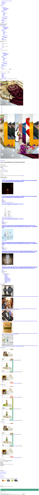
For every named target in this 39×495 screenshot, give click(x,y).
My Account (3, 4)
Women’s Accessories (6, 8)
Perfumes (3, 17)
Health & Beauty (4, 202)
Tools (6, 282)
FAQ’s (1, 474)
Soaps (4, 13)
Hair (3, 60)
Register (3, 47)
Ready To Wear (5, 9)
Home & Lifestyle (4, 20)
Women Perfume (5, 18)
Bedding (6, 275)
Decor (6, 276)
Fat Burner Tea (5, 58)
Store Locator (3, 2)
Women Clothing (4, 7)
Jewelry (3, 19)
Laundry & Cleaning (8, 279)
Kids (2, 56)
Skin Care (3, 11)
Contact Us (3, 22)
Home (1, 78)
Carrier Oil (6, 16)
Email (1, 461)
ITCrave (17, 478)
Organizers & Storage (8, 280)
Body (4, 14)
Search (2, 68)
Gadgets (3, 76)
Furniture (6, 277)
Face (3, 12)
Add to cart (2, 167)
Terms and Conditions (3, 473)
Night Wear (4, 10)
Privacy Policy (2, 477)
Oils (3, 15)
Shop (2, 3)
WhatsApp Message (12, 494)
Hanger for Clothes (7, 278)
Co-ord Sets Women (5, 54)
